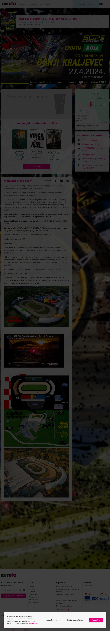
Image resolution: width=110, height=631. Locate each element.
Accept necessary (53, 620)
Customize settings (75, 620)
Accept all (96, 620)
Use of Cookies (33, 623)
